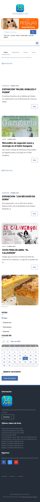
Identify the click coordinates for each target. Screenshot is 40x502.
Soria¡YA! (31, 35)
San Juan (13, 35)
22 (36, 359)
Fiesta (26, 52)
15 (36, 355)
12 (20, 355)
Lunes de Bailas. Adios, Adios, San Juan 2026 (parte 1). (19, 439)
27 (25, 362)
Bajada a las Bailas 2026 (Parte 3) (12, 445)
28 (30, 362)
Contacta (6, 417)
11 (15, 355)
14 (30, 355)
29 (36, 362)
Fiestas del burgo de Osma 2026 (12, 428)
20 (25, 359)
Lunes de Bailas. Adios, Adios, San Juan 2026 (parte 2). (19, 437)
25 (15, 362)
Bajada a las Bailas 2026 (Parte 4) (12, 443)
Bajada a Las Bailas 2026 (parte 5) (12, 441)
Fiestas (18, 35)
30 (4, 365)
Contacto (20, 476)
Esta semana (7, 327)
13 (25, 355)
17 (9, 359)
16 (4, 359)
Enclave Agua (24, 35)
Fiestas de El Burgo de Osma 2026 (13, 430)
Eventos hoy (7, 322)
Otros (34, 52)
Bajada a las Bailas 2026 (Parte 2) (12, 447)
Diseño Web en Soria (29, 497)
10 (9, 355)
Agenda (6, 37)
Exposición (15, 52)
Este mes (6, 331)
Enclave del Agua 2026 (9, 435)
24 (9, 362)
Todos (6, 52)
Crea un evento (10, 378)
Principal (4, 476)
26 (20, 362)
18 (15, 359)
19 (20, 359)
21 (30, 359)
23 (4, 362)
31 (9, 365)
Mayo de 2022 (15, 341)
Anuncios (12, 476)
